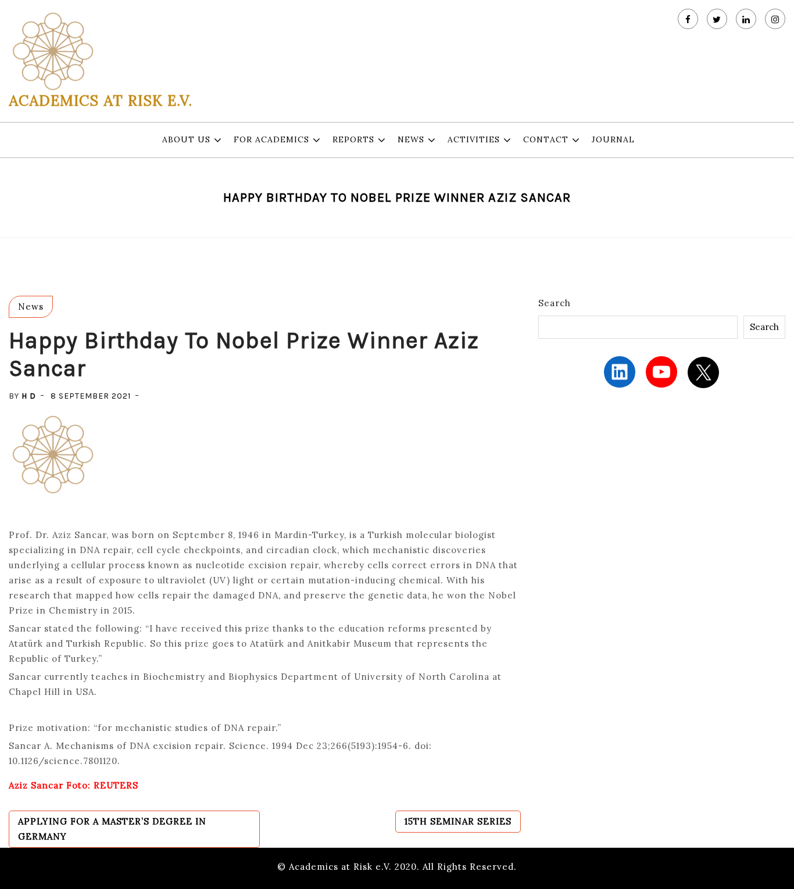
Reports (353, 139)
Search (554, 303)
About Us (186, 139)
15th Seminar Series (458, 821)
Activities (474, 139)
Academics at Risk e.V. (100, 100)
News (411, 139)
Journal (613, 139)
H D (29, 396)
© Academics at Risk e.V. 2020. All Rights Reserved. (397, 866)
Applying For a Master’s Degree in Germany (112, 829)
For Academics (271, 139)
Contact (545, 139)
